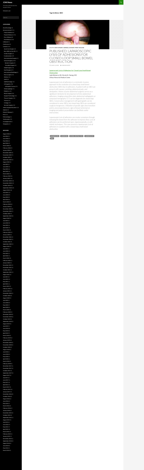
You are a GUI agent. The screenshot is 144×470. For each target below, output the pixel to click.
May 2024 (5, 197)
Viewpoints (6, 124)
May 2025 (5, 169)
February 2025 (7, 176)
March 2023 (6, 230)
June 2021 (5, 279)
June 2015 (5, 424)
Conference (6, 44)
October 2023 (6, 213)
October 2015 (6, 415)
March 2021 (6, 286)
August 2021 (6, 274)
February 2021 (7, 288)
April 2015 (5, 429)
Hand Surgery (7, 70)
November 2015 (7, 413)
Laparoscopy (89, 136)
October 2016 (6, 396)
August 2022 (6, 246)
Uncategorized (7, 121)
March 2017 (6, 387)
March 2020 (6, 309)
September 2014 (7, 441)
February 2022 (7, 260)
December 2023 (7, 209)
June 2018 (5, 354)
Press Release (7, 37)
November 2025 (7, 155)
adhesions (64, 136)
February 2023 (7, 232)
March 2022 (6, 258)
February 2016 (7, 408)
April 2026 (5, 143)
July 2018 (5, 352)
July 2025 (5, 164)
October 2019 (6, 319)
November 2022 (7, 239)
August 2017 (6, 375)
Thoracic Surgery (8, 98)
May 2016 (5, 403)
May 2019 (5, 331)
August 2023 (6, 218)
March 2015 (6, 431)
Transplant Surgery (10, 65)
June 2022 (5, 251)
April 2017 (5, 384)
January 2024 (6, 206)
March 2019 (6, 335)
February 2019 (7, 338)
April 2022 (5, 255)
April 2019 (5, 333)
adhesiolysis (55, 136)
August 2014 (6, 443)
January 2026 (6, 150)
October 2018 (6, 347)
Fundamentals (8, 56)
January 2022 (6, 263)
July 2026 (5, 136)
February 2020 (7, 312)
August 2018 (6, 349)
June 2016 (5, 401)
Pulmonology (6, 117)
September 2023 (7, 216)
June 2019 (5, 328)
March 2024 (6, 202)
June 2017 (5, 380)
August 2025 (6, 162)
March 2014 (6, 450)
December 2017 (7, 366)
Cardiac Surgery (8, 53)
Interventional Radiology (10, 72)
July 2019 (5, 326)
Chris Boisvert (66, 65)
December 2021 (7, 265)
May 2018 (5, 356)
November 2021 (7, 267)
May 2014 (5, 448)
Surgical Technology (9, 96)
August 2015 (6, 420)
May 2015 (5, 427)
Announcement (7, 30)
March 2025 (6, 173)
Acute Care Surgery (56, 47)
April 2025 (5, 171)
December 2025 (7, 152)
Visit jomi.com (6, 11)
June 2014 (5, 445)
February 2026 (7, 148)
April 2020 (5, 307)
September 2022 (7, 244)
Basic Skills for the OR (9, 51)
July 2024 (5, 192)
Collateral (5, 42)
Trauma (6, 100)
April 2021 (5, 284)
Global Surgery (8, 67)
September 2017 (7, 373)
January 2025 (6, 178)
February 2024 (7, 204)
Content (5, 46)
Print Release (79, 47)
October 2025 (6, 157)
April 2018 (5, 359)
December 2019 (7, 314)
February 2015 (7, 434)
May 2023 (5, 225)
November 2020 (7, 293)
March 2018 (6, 361)
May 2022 (5, 253)
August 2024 (6, 190)
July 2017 (5, 377)
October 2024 (6, 185)
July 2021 (5, 277)
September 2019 (7, 321)
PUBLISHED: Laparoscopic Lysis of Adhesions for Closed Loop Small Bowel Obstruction (71, 56)
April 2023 (5, 227)
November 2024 (7, 183)
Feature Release (8, 32)
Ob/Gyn (6, 77)
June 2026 (5, 138)
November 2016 (7, 394)
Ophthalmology (8, 81)
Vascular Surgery (8, 105)
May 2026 (5, 141)
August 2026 (6, 134)
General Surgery (69, 47)
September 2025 (7, 159)
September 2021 (7, 272)
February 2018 (7, 363)
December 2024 (7, 180)
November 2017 (7, 368)
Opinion (5, 110)
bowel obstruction (76, 136)
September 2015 (7, 417)
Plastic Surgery (8, 93)
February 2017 (7, 389)
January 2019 (6, 340)
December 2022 (7, 237)
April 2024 (5, 199)
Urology (6, 103)
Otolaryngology (8, 88)
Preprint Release (8, 35)
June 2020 (5, 302)
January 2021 (6, 291)
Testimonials (6, 119)
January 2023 (6, 234)
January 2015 (6, 436)
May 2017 (5, 382)
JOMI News (7, 2)
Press (4, 114)
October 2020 (6, 295)
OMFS (5, 79)
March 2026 (6, 145)
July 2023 (5, 220)
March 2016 (6, 406)
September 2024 (7, 188)
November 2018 (7, 345)
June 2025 (5, 166)
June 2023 (5, 223)
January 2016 (6, 410)
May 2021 (5, 281)
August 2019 (6, 323)
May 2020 (5, 305)
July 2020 (5, 300)
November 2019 (7, 316)
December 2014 (7, 438)
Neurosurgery (7, 74)
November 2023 (7, 211)
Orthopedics (7, 84)
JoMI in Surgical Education (9, 107)
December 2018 (7, 342)
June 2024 (5, 195)
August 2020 (6, 298)
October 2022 (6, 241)
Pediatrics (6, 91)
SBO (52, 138)
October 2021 (6, 270)
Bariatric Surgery (9, 63)
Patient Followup (7, 112)
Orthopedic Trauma (10, 86)
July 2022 (5, 248)
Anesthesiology (7, 28)
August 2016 (6, 398)
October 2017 (6, 370)
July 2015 (5, 422)
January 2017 (6, 391)
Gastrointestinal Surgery (10, 58)
